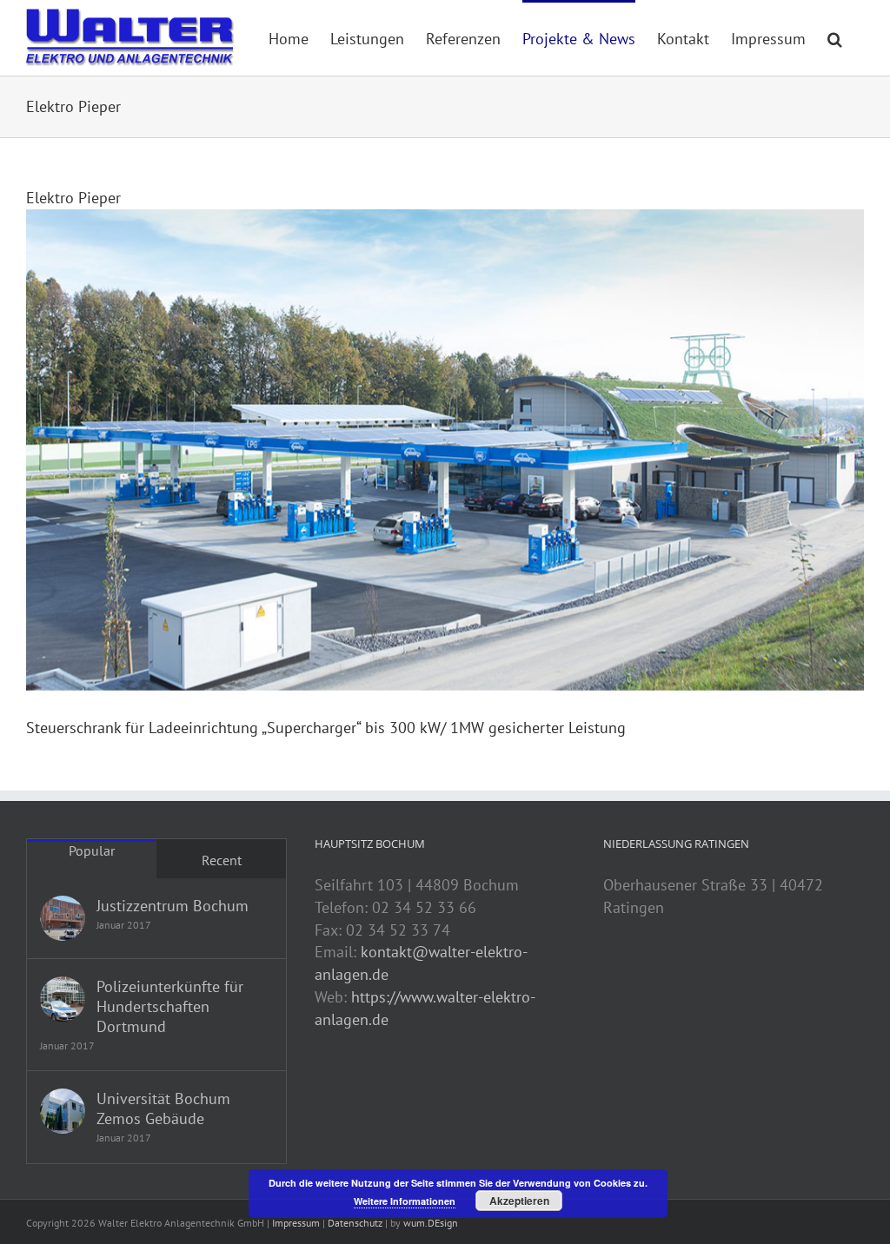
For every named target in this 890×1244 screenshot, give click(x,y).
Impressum (296, 1222)
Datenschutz (355, 1222)
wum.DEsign (430, 1222)
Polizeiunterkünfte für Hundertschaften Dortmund (169, 1006)
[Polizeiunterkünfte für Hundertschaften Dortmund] (62, 999)
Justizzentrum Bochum (172, 906)
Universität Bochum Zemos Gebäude (163, 1108)
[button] (834, 37)
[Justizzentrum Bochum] (62, 918)
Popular (92, 850)
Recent (222, 860)
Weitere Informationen (404, 1201)
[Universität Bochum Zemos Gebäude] (62, 1111)
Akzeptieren (519, 1200)
